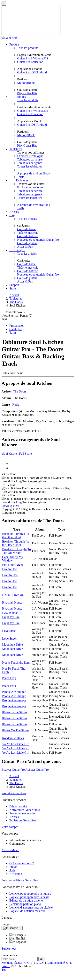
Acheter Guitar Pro (37, 769)
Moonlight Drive (12, 644)
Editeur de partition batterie (26, 900)
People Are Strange (14, 691)
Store (12, 288)
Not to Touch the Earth (16, 662)
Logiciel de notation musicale (27, 911)
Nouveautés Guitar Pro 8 (24, 810)
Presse (13, 866)
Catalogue (15, 329)
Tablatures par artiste (29, 159)
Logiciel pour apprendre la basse (29, 897)
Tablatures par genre (29, 163)
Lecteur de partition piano (25, 904)
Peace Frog (9, 678)
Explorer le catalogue (30, 156)
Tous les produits (27, 48)
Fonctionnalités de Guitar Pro (20, 880)
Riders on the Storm (14, 712)
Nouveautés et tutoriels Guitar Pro (38, 239)
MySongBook (26, 82)
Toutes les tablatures (29, 166)
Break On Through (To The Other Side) (16, 551)
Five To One (10, 575)
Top (4, 969)
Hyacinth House (12, 602)
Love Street (9, 630)
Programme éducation (22, 813)
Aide (12, 870)
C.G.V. (40, 962)
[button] (7, 505)
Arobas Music (10, 850)
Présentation (16, 325)
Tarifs (20, 177)
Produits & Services (14, 793)
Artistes (14, 211)
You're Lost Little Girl (15, 744)
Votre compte (10, 827)
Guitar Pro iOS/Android (32, 72)
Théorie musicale (27, 232)
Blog (12, 215)
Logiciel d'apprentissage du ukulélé (31, 907)
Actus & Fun (25, 246)
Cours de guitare (27, 243)
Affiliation (15, 873)
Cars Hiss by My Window (12, 558)
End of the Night (12, 564)
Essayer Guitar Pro (13, 769)
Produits (14, 44)
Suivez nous (9, 948)
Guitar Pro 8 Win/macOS (32, 58)
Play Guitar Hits (27, 93)
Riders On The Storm (15, 730)
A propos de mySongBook (33, 173)
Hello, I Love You (13, 594)
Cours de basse (26, 229)
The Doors (19, 391)
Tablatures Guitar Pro (22, 820)
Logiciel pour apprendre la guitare (30, 893)
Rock (15, 404)
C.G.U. (29, 962)
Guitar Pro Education (30, 62)
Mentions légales (12, 962)
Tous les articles (27, 218)
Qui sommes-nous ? (21, 863)
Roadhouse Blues (13, 738)
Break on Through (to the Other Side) (15, 535)
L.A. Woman (10, 612)
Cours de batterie (27, 236)
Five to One (9, 569)
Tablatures (15, 149)
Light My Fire (10, 617)
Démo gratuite (18, 806)
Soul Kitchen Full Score (17, 453)
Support (14, 285)
